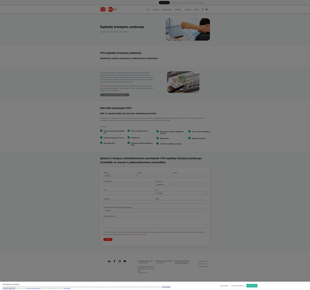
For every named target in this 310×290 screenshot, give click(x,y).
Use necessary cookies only (237, 285)
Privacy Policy (67, 288)
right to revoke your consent (33, 288)
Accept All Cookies (251, 285)
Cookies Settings (224, 285)
